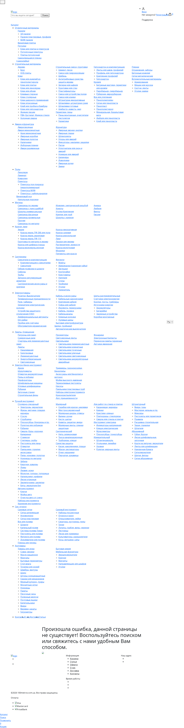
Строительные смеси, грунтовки (72, 67)
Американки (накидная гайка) (72, 265)
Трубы (21, 274)
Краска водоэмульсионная (31, 247)
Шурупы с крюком (65, 217)
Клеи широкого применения (34, 100)
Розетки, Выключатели (29, 295)
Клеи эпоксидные (28, 103)
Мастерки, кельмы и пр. (146, 410)
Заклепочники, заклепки (32, 482)
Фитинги (60, 259)
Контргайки (64, 271)
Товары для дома (26, 548)
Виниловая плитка (27, 43)
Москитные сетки (29, 584)
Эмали (21, 229)
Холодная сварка (28, 118)
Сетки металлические (142, 76)
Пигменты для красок (66, 253)
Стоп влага (25, 563)
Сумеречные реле (26, 338)
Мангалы (24, 557)
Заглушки (63, 268)
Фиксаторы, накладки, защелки (73, 142)
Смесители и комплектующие (32, 259)
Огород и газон (66, 515)
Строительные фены (28, 395)
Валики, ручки (65, 416)
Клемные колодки (67, 317)
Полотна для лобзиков (31, 425)
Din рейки (22, 320)
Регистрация (162, 14)
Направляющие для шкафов (72, 563)
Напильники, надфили (31, 476)
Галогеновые (26, 353)
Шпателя (138, 428)
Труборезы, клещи (67, 440)
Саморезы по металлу (28, 223)
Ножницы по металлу (30, 458)
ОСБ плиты (25, 73)
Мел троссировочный (69, 410)
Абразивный (138, 431)
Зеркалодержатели (67, 554)
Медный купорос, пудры (32, 581)
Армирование (141, 82)
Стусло (23, 416)
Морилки (60, 250)
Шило (23, 572)
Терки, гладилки (142, 425)
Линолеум (23, 172)
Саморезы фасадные (28, 214)
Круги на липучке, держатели (148, 443)
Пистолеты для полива (31, 533)
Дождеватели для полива (32, 539)
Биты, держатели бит (30, 485)
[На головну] (14, 11)
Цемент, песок (65, 70)
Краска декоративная (66, 229)
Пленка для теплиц (27, 542)
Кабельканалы (65, 314)
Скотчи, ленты (141, 88)
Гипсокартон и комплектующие (109, 67)
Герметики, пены (64, 112)
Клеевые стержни (29, 94)
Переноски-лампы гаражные (108, 341)
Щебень (62, 76)
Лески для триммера (68, 533)
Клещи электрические (107, 428)
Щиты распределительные (107, 295)
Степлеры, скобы (28, 440)
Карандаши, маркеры (106, 407)
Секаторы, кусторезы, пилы (71, 521)
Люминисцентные (29, 356)
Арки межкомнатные (30, 133)
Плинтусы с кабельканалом (33, 193)
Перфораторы (25, 380)
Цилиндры (63, 157)
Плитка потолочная (30, 55)
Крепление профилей (107, 76)
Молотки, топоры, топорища (34, 473)
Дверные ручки (65, 163)
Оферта (74, 664)
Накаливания (26, 350)
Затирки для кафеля (68, 85)
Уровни (100, 446)
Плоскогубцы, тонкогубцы (109, 434)
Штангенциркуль (104, 440)
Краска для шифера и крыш (31, 244)
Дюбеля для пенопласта (108, 118)
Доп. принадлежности (66, 398)
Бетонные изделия (141, 73)
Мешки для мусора (143, 85)
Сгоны (61, 280)
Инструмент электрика (105, 422)
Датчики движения (103, 344)
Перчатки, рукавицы (68, 455)
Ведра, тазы (140, 407)
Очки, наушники (66, 452)
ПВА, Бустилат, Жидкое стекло (35, 115)
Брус (22, 70)
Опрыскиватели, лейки (69, 518)
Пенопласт (101, 106)
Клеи (20, 76)
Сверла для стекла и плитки (109, 419)
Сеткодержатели (142, 452)
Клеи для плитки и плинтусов (34, 49)
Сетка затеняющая (29, 512)
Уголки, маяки (141, 91)
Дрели (21, 368)
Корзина (74, 658)
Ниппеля (62, 277)
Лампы (21, 347)
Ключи (23, 491)
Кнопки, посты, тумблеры (106, 301)
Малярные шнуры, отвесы (71, 413)
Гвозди (97, 214)
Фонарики (99, 335)
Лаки (58, 238)
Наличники (25, 142)
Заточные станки (26, 392)
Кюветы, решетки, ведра (70, 422)
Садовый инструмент (66, 509)
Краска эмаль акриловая (32, 235)
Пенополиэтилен (104, 100)
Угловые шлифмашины (29, 386)
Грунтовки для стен (67, 88)
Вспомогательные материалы (146, 79)
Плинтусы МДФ (27, 190)
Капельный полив (29, 527)
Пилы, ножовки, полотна (32, 455)
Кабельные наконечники (70, 298)
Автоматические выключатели (71, 329)
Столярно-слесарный (28, 404)
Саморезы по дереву (28, 205)
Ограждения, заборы (142, 70)
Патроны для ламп (27, 335)
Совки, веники (27, 551)
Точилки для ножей (29, 566)
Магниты (62, 560)
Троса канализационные (70, 437)
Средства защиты (64, 443)
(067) (128, 5)
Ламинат (22, 175)
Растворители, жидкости (68, 244)
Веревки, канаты (28, 609)
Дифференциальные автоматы (33, 317)
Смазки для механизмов (32, 578)
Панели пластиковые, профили (35, 37)
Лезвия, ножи (27, 470)
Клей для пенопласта (106, 121)
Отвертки (25, 446)
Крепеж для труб (64, 214)
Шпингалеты (64, 136)
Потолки (22, 46)
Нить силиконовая (67, 434)
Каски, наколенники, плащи (72, 446)
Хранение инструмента (29, 503)
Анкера (97, 205)
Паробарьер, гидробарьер (109, 91)
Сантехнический (64, 431)
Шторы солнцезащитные (32, 575)
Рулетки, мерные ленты (107, 449)
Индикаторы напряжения (108, 425)
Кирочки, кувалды (29, 464)
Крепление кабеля (67, 301)
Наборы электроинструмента (70, 392)
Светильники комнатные (70, 347)
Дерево (21, 67)
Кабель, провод (66, 310)
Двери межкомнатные (29, 130)
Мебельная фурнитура (67, 551)
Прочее (21, 220)
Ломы (23, 467)
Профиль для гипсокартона (110, 73)
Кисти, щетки (64, 419)
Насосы (59, 386)
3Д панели (25, 33)
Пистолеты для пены (30, 443)
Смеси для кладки (67, 97)
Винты (97, 211)
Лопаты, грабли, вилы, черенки (73, 527)
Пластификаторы (66, 91)
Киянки (100, 410)
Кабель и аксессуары (66, 295)
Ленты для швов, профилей (109, 70)
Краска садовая (63, 232)
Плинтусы (22, 181)
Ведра (23, 606)
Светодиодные (27, 362)
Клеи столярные (28, 97)
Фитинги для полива (30, 536)
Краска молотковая (65, 247)
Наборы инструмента (28, 500)
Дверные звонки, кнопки (70, 130)
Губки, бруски (141, 434)
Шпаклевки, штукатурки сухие (73, 103)
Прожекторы (62, 335)
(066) (143, 5)
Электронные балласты (105, 338)
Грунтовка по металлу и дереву (33, 241)
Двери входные (25, 127)
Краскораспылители (66, 395)
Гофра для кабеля (67, 304)
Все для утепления (103, 97)
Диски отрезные (28, 479)
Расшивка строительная (146, 422)
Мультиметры (103, 431)
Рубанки (22, 389)
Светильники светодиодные (72, 356)
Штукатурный (138, 404)
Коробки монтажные (104, 317)
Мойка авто (26, 494)
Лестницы (63, 530)
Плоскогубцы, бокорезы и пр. (34, 422)
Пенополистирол (104, 109)
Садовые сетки (25, 509)
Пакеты (24, 591)
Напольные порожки (28, 199)
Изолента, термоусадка (69, 307)
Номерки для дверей (68, 154)
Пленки (135, 67)
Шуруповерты (25, 371)
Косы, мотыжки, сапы (68, 539)
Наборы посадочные (68, 512)
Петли (61, 145)
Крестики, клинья (105, 413)
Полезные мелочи (29, 597)
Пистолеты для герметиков (147, 416)
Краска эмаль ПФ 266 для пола (35, 232)
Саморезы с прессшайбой (30, 208)
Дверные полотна (29, 139)
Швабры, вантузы (29, 569)
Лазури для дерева (65, 241)
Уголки (61, 286)
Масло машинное (29, 554)
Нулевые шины (65, 320)
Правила (138, 419)
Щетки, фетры (141, 455)
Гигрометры (26, 612)
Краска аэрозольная (66, 235)
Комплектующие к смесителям (35, 262)
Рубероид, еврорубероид (108, 94)
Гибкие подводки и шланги (31, 268)
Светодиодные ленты (66, 338)
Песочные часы (28, 594)
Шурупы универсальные (30, 211)
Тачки (61, 524)
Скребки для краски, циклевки (73, 407)
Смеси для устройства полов (72, 94)
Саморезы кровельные (29, 217)
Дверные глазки (66, 133)
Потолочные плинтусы (31, 52)
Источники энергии (103, 304)
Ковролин (23, 178)
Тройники (63, 283)
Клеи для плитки (28, 85)
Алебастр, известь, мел (69, 109)
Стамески (25, 437)
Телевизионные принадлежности (34, 298)
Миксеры (138, 413)
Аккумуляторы (103, 307)
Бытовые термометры (31, 560)
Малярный (61, 404)
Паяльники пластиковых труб (70, 389)
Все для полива (25, 521)
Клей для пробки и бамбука (33, 106)
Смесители (25, 265)
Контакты (19, 617)
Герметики (63, 121)
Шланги (24, 524)
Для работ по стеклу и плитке (108, 404)
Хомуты (59, 208)
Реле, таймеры (25, 301)
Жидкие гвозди (27, 112)
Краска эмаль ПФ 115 (30, 238)
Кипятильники (27, 603)
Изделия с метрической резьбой (72, 205)
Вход (144, 11)
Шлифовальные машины (30, 383)
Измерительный (102, 437)
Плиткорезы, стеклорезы (108, 416)
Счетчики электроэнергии (106, 298)
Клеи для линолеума (30, 88)
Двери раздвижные (29, 148)
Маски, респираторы (68, 449)
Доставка (34, 617)
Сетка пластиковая (29, 518)
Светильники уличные (69, 353)
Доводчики (63, 160)
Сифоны (22, 271)
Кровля (97, 82)
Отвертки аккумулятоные (30, 374)
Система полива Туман (31, 530)
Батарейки (101, 310)
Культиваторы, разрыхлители (72, 536)
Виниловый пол (24, 196)
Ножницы (25, 587)
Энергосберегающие (30, 359)
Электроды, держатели (31, 407)
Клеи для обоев (28, 91)
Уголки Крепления (65, 211)
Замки (61, 166)
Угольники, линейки (106, 443)
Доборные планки (29, 145)
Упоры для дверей (67, 139)
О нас (27, 617)
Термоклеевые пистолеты (68, 383)
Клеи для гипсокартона (31, 109)
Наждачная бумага (143, 449)
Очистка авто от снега (31, 497)
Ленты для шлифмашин (146, 446)
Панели (21, 30)
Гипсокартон (102, 79)
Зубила (23, 461)
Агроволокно (26, 515)
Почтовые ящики (28, 600)
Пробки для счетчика (28, 323)
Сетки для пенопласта (107, 103)
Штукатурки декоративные (71, 100)
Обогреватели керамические (32, 326)
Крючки (62, 557)
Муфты (61, 262)
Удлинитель (64, 289)
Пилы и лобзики (26, 377)
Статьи (42, 617)
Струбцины (25, 419)
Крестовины (64, 274)
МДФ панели (26, 40)
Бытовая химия (63, 548)
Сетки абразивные (143, 458)
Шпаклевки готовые (68, 106)
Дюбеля (97, 208)
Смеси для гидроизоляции (71, 73)
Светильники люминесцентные (73, 344)
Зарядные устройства (107, 314)
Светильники (62, 341)
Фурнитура (61, 127)
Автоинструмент (26, 488)
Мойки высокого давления (69, 380)
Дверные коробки (29, 136)
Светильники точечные (70, 350)
